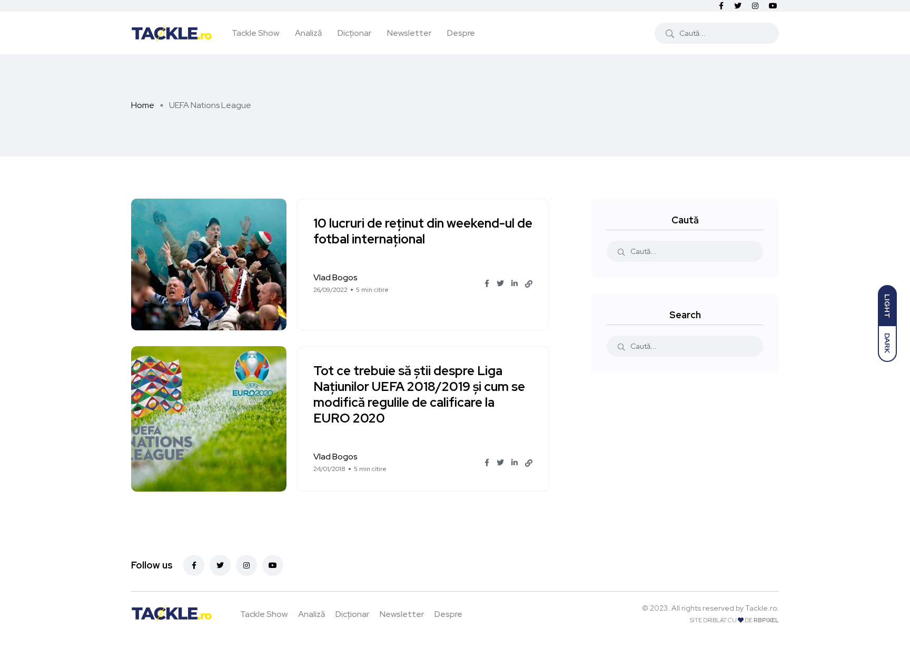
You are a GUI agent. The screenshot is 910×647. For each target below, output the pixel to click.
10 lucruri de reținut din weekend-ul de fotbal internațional (422, 231)
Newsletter (409, 32)
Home (142, 105)
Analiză (308, 32)
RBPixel (766, 620)
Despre (461, 32)
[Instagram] (246, 565)
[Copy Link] (528, 284)
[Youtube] (272, 565)
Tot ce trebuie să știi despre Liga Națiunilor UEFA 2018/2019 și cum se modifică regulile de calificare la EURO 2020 (419, 395)
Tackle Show (255, 32)
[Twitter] (220, 565)
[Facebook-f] (193, 565)
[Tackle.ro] (171, 32)
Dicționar (354, 32)
